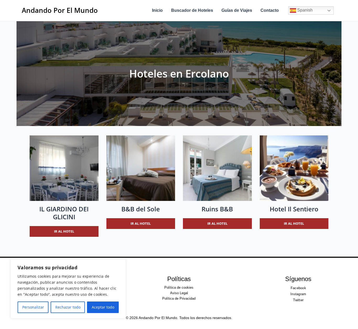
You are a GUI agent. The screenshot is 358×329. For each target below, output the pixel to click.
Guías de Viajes (236, 10)
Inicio (157, 10)
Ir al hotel (64, 231)
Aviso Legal (179, 293)
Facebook (298, 288)
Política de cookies (178, 287)
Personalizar (33, 307)
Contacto (270, 10)
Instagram (298, 294)
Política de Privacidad (179, 298)
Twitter (298, 300)
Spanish (304, 10)
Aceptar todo (103, 307)
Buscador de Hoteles (192, 10)
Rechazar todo (67, 307)
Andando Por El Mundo (60, 10)
